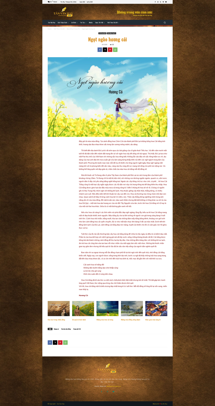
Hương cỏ (56, 329)
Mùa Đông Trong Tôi (73, 29)
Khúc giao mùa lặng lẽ (152, 319)
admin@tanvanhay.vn (113, 386)
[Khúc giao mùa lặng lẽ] (156, 308)
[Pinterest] (110, 49)
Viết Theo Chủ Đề (59, 29)
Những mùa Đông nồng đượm (130, 319)
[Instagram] (158, 2)
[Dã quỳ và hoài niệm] (83, 308)
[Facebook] (155, 2)
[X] (160, 2)
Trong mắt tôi (77, 329)
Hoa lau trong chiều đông (56, 319)
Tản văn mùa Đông (66, 329)
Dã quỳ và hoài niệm (79, 319)
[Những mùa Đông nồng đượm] (132, 308)
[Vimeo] (163, 2)
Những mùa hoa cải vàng (105, 319)
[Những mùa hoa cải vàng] (107, 308)
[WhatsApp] (115, 49)
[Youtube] (166, 2)
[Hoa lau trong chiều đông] (59, 308)
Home (50, 29)
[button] (164, 22)
